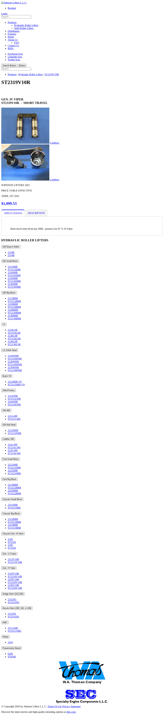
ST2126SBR (14, 281)
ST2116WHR (15, 358)
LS (4, 324)
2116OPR (13, 401)
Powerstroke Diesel (11, 648)
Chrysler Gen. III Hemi (13, 533)
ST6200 (12, 656)
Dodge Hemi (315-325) (13, 594)
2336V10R (13, 585)
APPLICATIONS (13, 213)
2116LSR (12, 330)
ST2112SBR (14, 269)
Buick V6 (7, 376)
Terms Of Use (54, 706)
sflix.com (71, 712)
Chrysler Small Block (12, 499)
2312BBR (13, 519)
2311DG (12, 599)
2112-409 (12, 416)
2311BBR (13, 525)
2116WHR (13, 355)
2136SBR (13, 284)
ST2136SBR (14, 287)
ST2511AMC (15, 631)
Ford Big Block (9, 479)
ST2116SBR (14, 275)
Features (12, 34)
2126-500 (12, 450)
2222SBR (13, 470)
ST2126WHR (15, 364)
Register (12, 8)
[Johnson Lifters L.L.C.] (14, 2)
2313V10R (13, 559)
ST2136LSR (14, 344)
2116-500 (12, 444)
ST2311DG (14, 602)
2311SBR (13, 505)
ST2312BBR (14, 522)
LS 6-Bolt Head (10, 350)
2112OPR (13, 396)
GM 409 (6, 410)
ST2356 (12, 548)
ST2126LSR (14, 338)
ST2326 (12, 542)
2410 (10, 642)
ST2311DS (13, 616)
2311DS (12, 613)
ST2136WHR (15, 370)
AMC (5, 622)
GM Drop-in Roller (11, 247)
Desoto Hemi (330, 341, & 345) (17, 608)
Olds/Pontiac (9, 390)
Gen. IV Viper (9, 568)
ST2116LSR (14, 332)
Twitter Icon (14, 59)
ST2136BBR (14, 318)
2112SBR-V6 (15, 381)
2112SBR (13, 266)
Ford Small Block (11, 459)
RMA (11, 48)
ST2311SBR (14, 507)
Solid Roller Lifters (23, 28)
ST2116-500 (14, 447)
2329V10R (13, 579)
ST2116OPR (14, 404)
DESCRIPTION (36, 213)
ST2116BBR (14, 307)
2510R (11, 255)
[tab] (13, 213)
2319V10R (13, 573)
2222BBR (13, 490)
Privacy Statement (71, 706)
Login (4, 13)
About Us (13, 39)
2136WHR (13, 367)
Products (12, 22)
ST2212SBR (14, 467)
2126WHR (13, 361)
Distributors (14, 31)
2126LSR (13, 335)
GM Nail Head (9, 425)
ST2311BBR (14, 527)
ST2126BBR (14, 312)
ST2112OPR (14, 399)
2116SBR (13, 272)
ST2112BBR (14, 301)
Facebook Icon (15, 54)
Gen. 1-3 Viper (9, 553)
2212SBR (13, 464)
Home (11, 36)
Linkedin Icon (15, 56)
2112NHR (13, 430)
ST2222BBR (14, 493)
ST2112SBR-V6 (16, 384)
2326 (10, 539)
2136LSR (13, 341)
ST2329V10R (15, 582)
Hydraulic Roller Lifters (26, 25)
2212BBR (13, 484)
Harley (5, 637)
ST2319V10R (15, 576)
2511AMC (13, 628)
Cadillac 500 (8, 439)
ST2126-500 (14, 453)
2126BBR (13, 310)
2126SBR (13, 278)
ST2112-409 (14, 419)
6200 (10, 653)
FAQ (16, 42)
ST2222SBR (14, 473)
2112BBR (13, 298)
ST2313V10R (15, 562)
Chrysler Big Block (11, 513)
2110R (11, 252)
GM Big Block (9, 293)
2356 (10, 545)
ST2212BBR (14, 487)
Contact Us (13, 45)
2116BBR (13, 304)
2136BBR (13, 315)
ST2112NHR (14, 433)
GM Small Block (10, 261)
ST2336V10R (15, 588)
